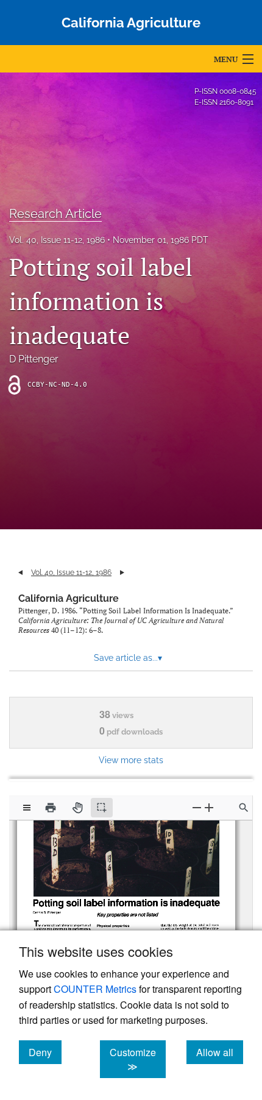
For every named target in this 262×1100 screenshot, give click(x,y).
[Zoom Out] (196, 807)
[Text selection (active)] (102, 807)
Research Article (55, 213)
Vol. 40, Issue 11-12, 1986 (57, 240)
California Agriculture (68, 598)
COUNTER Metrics (95, 989)
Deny (45, 1052)
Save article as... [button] (128, 658)
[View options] (26, 808)
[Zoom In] (209, 807)
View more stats (131, 760)
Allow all (219, 1052)
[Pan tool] (77, 807)
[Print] (51, 807)
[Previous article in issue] (20, 572)
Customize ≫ (138, 1059)
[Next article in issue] (122, 572)
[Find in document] (244, 807)
